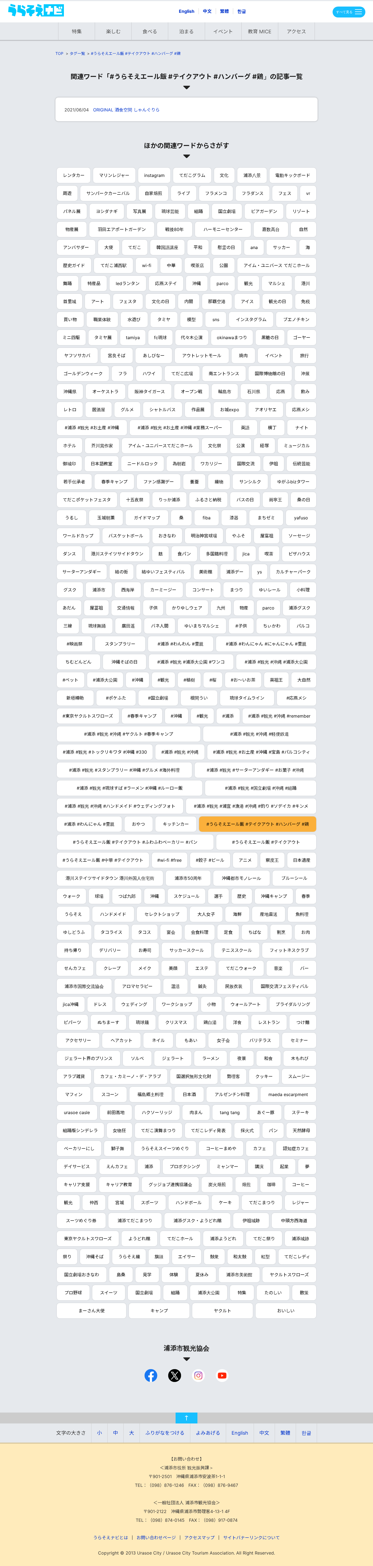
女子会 (223, 1040)
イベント (223, 31)
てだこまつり (262, 1202)
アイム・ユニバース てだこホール (277, 265)
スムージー (299, 1076)
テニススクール (236, 950)
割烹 (281, 932)
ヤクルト (222, 1310)
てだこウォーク (241, 968)
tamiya (133, 337)
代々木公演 (192, 337)
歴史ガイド (74, 265)
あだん (69, 608)
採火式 (247, 1130)
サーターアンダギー (81, 572)
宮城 (119, 1202)
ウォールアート (245, 1004)
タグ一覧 (77, 53)
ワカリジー (211, 463)
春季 (305, 896)
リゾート (301, 211)
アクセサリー (78, 1040)
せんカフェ (75, 968)
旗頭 (159, 1256)
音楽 (278, 968)
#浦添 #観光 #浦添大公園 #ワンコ (191, 662)
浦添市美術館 (239, 1274)
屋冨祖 (96, 608)
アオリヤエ (266, 409)
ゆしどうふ (74, 932)
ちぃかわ (271, 626)
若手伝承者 (74, 481)
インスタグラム (251, 319)
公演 (240, 445)
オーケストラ (105, 391)
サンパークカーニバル (108, 193)
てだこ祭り (264, 1238)
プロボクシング (185, 1166)
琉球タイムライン (247, 698)
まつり (236, 590)
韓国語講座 (167, 247)
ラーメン (210, 1058)
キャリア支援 (77, 1184)
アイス (247, 301)
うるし (71, 517)
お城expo (229, 409)
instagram (154, 175)
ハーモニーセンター (223, 229)
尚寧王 (275, 499)
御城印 (69, 463)
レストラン (269, 1022)
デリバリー (110, 950)
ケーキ (225, 1202)
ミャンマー (227, 1166)
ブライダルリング (293, 1004)
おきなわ (167, 535)
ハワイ (149, 373)
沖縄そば (94, 1256)
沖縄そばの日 (124, 662)
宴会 (171, 932)
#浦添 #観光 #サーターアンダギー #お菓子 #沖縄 (255, 770)
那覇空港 (217, 301)
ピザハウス (299, 553)
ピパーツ (72, 1022)
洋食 (237, 1022)
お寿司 (145, 950)
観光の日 (277, 301)
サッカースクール (186, 950)
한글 (241, 11)
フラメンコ (216, 193)
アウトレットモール (201, 355)
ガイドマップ (147, 517)
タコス (144, 932)
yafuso (301, 517)
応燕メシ (301, 409)
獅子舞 (117, 1148)
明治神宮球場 (204, 535)
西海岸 (127, 590)
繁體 (224, 11)
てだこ (134, 247)
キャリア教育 (119, 1184)
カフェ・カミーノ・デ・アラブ (130, 1076)
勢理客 (233, 1076)
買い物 (70, 319)
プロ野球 (73, 1292)
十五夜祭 (134, 499)
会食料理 (199, 932)
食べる (150, 31)
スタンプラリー (120, 644)
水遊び (134, 319)
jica (246, 553)
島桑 (121, 1274)
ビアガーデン (264, 211)
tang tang (230, 1112)
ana (254, 247)
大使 (108, 247)
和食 (268, 1058)
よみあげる (208, 1433)
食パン (184, 553)
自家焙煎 (153, 193)
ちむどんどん (78, 662)
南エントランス (224, 373)
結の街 (121, 572)
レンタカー (74, 175)
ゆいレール (270, 590)
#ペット (70, 680)
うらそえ (73, 914)
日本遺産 (301, 860)
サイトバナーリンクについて (251, 1537)
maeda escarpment (288, 1094)
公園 (223, 265)
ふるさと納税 (208, 499)
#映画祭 (74, 644)
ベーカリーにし (79, 1148)
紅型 (265, 1256)
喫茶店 (197, 265)
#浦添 (228, 716)
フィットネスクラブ (289, 950)
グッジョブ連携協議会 (170, 1184)
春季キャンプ (114, 481)
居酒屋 (98, 409)
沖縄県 (69, 391)
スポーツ (149, 1202)
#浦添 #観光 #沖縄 (180, 752)
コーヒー (300, 1184)
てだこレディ (297, 1256)
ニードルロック (142, 463)
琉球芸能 (170, 211)
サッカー (281, 247)
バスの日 (245, 499)
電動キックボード (292, 175)
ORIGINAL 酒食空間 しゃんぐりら (126, 110)
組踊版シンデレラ (80, 1130)
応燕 (280, 391)
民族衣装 (233, 986)
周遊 (67, 193)
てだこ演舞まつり (158, 1130)
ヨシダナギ (107, 211)
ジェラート (173, 1058)
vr (308, 193)
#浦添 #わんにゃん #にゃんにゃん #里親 (266, 644)
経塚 (264, 445)
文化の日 (160, 301)
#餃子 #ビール (210, 860)
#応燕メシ (296, 698)
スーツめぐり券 (81, 1220)
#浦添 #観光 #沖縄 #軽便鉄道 (259, 734)
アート (97, 301)
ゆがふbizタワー (293, 481)
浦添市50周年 (188, 878)
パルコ (303, 626)
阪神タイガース (150, 391)
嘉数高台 (271, 229)
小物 (211, 1004)
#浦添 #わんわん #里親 (180, 644)
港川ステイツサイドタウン (117, 553)
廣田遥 (128, 626)
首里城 (69, 301)
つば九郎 (127, 896)
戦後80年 (174, 229)
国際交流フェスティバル (285, 986)
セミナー (299, 1040)
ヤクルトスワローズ (289, 1274)
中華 (171, 265)
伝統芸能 (301, 463)
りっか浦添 (169, 499)
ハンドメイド (113, 914)
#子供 (241, 626)
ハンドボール (189, 1202)
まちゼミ (266, 517)
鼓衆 (214, 1256)
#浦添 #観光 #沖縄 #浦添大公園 (276, 662)
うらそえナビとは (110, 1537)
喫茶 (269, 553)
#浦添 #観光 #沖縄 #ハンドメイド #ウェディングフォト (120, 806)
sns (215, 319)
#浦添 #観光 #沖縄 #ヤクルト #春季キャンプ (128, 734)
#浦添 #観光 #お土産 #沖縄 (92, 427)
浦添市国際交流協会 (84, 986)
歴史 (241, 896)
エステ (201, 968)
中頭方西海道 (294, 1220)
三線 (67, 626)
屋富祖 (266, 535)
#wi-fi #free (169, 860)
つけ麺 (302, 1022)
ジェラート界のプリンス (88, 1058)
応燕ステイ (166, 283)
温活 (175, 986)
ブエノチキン (296, 319)
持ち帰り (73, 950)
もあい (190, 1040)
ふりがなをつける (165, 1433)
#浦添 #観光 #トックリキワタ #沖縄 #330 (105, 752)
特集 (77, 31)
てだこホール (180, 1238)
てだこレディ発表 (208, 1130)
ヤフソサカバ (77, 355)
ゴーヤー (301, 337)
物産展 (71, 229)
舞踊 (67, 283)
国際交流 (245, 463)
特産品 (93, 283)
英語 (245, 427)
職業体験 (102, 319)
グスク (69, 590)
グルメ (127, 409)
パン (273, 1130)
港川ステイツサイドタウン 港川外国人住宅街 (110, 878)
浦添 (148, 1166)
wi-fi (146, 265)
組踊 (198, 211)
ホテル (69, 445)
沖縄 (196, 283)
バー (304, 968)
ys (259, 572)
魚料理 (302, 914)
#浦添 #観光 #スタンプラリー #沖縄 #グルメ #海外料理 (124, 770)
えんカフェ (117, 1166)
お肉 (305, 932)
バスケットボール (125, 535)
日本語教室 (102, 463)
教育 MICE (259, 31)
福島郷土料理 (150, 1094)
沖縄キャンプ (274, 896)
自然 (303, 229)
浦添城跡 (300, 1238)
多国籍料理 (217, 553)
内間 (188, 301)
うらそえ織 (129, 1256)
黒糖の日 (270, 337)
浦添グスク (299, 608)
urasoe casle (77, 1112)
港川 (305, 283)
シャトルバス (162, 409)
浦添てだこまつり (134, 1220)
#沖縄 (137, 680)
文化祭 (214, 445)
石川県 (253, 391)
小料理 (303, 590)
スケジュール (187, 896)
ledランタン (128, 283)
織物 (219, 481)
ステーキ (300, 1112)
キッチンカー (176, 824)
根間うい (199, 698)
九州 (221, 608)
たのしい (273, 1292)
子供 (153, 608)
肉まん (196, 1112)
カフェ (259, 1148)
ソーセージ (299, 535)
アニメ (245, 860)
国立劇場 (227, 211)
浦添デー (235, 572)
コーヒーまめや (221, 1148)
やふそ (238, 535)
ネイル (158, 1040)
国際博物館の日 (270, 373)
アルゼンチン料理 (232, 1094)
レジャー (300, 1202)
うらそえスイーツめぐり (165, 1148)
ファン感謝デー (158, 481)
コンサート (203, 590)
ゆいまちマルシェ (201, 626)
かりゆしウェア (187, 608)
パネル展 (72, 211)
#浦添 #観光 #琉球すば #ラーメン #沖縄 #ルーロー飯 (130, 788)
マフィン (73, 1094)
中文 (207, 11)
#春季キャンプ (142, 716)
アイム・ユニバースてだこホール (160, 445)
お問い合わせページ (156, 1537)
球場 (99, 896)
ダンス (69, 553)
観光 (248, 283)
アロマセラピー (137, 986)
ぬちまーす (108, 1022)
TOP (59, 53)
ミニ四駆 (71, 337)
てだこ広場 (182, 373)
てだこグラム (192, 175)
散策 (304, 1292)
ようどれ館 (139, 1238)
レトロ (69, 409)
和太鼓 (239, 1256)
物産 (243, 608)
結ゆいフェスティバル (163, 572)
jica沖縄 (71, 1004)
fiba (207, 517)
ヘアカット (121, 1040)
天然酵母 (301, 1130)
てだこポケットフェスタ (87, 499)
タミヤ (163, 319)
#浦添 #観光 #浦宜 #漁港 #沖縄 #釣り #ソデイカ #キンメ (251, 806)
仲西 (94, 1202)
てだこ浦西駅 (113, 265)
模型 (191, 319)
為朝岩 (179, 463)
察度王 (272, 860)
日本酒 (189, 1094)
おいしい (286, 1310)
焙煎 (246, 1184)
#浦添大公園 (105, 680)
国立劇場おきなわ (81, 1274)
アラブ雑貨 (74, 1076)
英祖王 (276, 680)
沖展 (305, 373)
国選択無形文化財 (193, 1076)
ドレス (99, 1004)
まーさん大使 (91, 1310)
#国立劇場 (158, 698)
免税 (305, 301)
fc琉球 (160, 337)
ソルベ (137, 1058)
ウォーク (71, 896)
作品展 (198, 409)
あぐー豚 (265, 1112)
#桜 (213, 680)
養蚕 (194, 481)
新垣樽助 (75, 698)
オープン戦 (191, 391)
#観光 (163, 680)
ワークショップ (177, 1004)
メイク (144, 968)
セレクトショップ (161, 914)
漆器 (234, 517)
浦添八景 (252, 175)
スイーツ (108, 1292)
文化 (224, 175)
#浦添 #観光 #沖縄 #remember (279, 716)
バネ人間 (159, 626)
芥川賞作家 (102, 445)
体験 (173, 1274)
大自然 (303, 680)
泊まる (186, 31)
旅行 (304, 355)
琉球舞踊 (97, 626)
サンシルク (250, 481)
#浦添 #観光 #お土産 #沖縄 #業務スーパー (180, 427)
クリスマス (176, 1022)
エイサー (187, 1256)
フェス (284, 193)
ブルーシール (294, 878)
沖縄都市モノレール (241, 878)
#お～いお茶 (243, 680)
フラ (122, 373)
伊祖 (273, 463)
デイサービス (77, 1166)
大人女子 (206, 914)
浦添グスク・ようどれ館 (197, 1220)
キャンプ (159, 1310)
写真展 (139, 211)
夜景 (241, 1058)
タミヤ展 (103, 337)
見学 (147, 1274)
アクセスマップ (199, 1537)
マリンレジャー (114, 175)
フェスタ (128, 301)
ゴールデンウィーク (83, 373)
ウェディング (134, 1004)
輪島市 (224, 391)
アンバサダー (76, 247)
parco (223, 283)
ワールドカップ (78, 535)
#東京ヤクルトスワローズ (88, 716)
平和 (198, 247)
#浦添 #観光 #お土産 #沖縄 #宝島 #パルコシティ (261, 752)
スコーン (110, 1094)
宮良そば (116, 355)
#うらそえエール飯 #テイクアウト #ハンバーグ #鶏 (135, 53)
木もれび (300, 1058)
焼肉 (243, 355)
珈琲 (271, 1184)
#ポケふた (116, 698)
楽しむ (113, 31)
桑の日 (303, 499)
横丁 (272, 427)
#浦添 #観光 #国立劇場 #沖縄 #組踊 (261, 788)
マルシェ (277, 283)
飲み (305, 391)
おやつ (138, 824)
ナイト (301, 427)
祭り (67, 1256)
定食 (228, 932)
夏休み (202, 1274)
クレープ (112, 968)
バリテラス (260, 1040)
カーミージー (163, 590)
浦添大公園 (209, 1292)
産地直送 (268, 914)
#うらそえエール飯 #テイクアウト (266, 842)
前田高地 (116, 1112)
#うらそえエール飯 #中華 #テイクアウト (103, 860)
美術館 (205, 572)
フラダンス (253, 193)
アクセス (296, 31)
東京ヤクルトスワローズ (88, 1238)
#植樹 (189, 680)
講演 (259, 1166)
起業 (284, 1166)
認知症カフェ (296, 1148)
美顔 (173, 968)
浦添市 (98, 590)
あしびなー (154, 355)
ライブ (183, 193)
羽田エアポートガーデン (122, 229)
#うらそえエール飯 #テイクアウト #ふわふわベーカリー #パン (135, 842)
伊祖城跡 (251, 1220)
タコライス (111, 932)
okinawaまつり (232, 337)
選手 (218, 896)
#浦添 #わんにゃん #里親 (89, 824)
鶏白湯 (210, 1022)
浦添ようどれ (223, 1238)
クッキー (264, 1076)
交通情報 (126, 608)
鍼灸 (202, 986)
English (186, 11)
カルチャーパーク (293, 572)
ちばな (254, 932)
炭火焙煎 (217, 1184)
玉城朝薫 (106, 517)
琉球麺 (142, 1022)
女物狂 (119, 1130)
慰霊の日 (226, 247)
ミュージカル (297, 445)
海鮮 (237, 914)
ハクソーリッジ (157, 1112)
